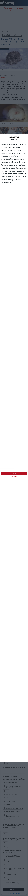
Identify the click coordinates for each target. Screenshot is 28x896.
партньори (13, 142)
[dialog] (14, 448)
